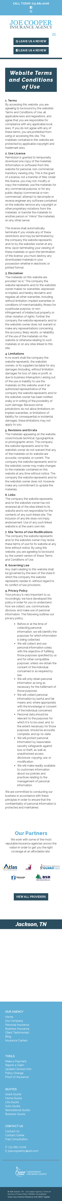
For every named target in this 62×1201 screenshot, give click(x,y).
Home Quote (13, 1098)
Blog (8, 1036)
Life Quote (12, 1102)
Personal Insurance (17, 1024)
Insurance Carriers (16, 1040)
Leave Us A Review (32, 41)
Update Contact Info (18, 1069)
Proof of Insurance (17, 1077)
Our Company (14, 1020)
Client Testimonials (17, 1032)
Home (9, 1016)
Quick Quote (13, 1094)
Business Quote (15, 1114)
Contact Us (12, 1131)
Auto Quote (12, 1106)
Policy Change (14, 1073)
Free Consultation (16, 1139)
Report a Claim (14, 1065)
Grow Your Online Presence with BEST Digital (29, 1197)
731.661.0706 (40, 3)
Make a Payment (16, 1061)
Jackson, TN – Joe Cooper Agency (28, 1192)
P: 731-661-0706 (15, 1147)
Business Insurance (17, 1028)
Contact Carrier (14, 1135)
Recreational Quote (17, 1110)
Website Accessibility (37, 1194)
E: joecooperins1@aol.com (21, 1151)
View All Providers (31, 896)
